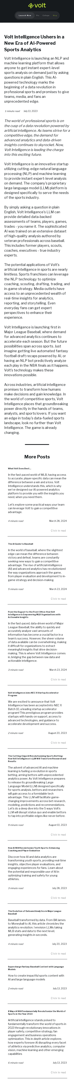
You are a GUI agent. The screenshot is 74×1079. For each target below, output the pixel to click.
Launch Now (25, 15)
